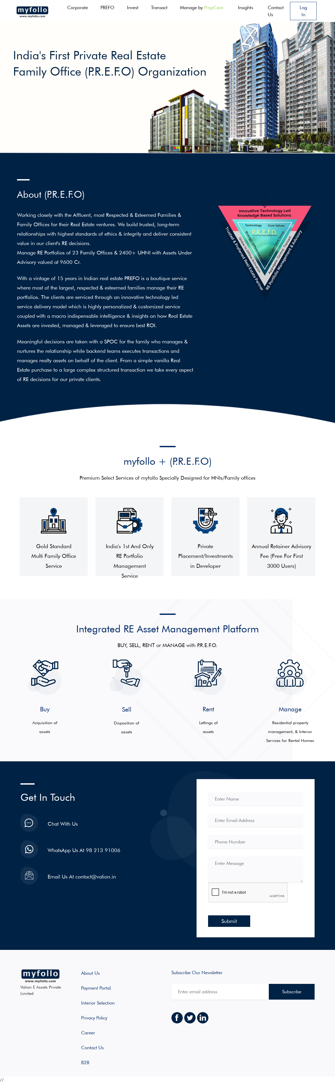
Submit (229, 921)
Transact (159, 7)
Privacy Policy (94, 1017)
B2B (85, 1062)
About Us (90, 973)
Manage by (201, 7)
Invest (132, 7)
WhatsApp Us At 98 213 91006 (84, 850)
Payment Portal (96, 988)
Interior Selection (98, 1003)
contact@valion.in (95, 877)
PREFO (107, 7)
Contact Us (276, 11)
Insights (245, 7)
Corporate (77, 7)
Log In (303, 11)
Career (88, 1032)
